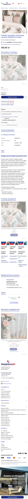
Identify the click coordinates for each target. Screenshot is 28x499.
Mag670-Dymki (4, 434)
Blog (2, 450)
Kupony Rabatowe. (5, 424)
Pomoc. (2, 389)
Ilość (2, 87)
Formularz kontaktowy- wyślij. (7, 104)
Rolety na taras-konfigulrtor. (7, 412)
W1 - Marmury (4, 430)
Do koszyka (14, 235)
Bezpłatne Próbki (5, 408)
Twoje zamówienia (5, 403)
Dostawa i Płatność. (5, 392)
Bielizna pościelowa (23, 8)
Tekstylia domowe (4, 8)
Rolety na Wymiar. (5, 419)
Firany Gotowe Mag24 (6, 439)
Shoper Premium (14, 463)
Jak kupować (13, 256)
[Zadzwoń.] (5, 243)
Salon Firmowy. (4, 447)
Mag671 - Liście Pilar (5, 432)
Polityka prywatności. (5, 396)
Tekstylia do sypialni (14, 8)
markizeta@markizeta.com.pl (14, 287)
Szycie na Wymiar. (5, 417)
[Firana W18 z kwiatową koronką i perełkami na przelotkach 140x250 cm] (14, 326)
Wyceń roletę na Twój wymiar (14, 489)
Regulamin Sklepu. (5, 394)
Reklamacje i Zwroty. (5, 397)
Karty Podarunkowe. (5, 425)
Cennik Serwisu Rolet (5, 420)
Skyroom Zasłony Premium (7, 435)
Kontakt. (3, 445)
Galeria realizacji (22, 264)
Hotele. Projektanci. (5, 422)
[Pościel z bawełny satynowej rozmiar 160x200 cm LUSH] (14, 68)
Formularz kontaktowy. (6, 449)
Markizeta (3, 109)
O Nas (2, 444)
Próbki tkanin (13, 262)
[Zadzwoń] (22, 243)
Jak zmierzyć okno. (4, 256)
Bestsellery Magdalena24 (7, 437)
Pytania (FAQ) (13, 258)
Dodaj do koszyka (12, 97)
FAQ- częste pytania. (6, 391)
